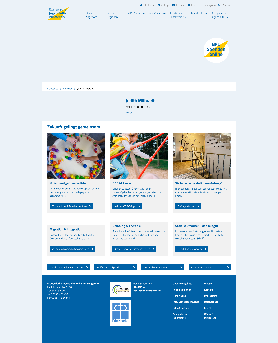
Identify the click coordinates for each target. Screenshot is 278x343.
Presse (208, 283)
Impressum (210, 295)
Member (67, 88)
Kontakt (180, 5)
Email (129, 112)
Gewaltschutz (198, 13)
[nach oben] (269, 334)
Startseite (149, 5)
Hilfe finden (134, 13)
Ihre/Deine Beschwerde (177, 15)
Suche (226, 5)
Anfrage (165, 5)
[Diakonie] (120, 313)
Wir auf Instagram (210, 315)
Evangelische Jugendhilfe (219, 15)
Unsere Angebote (91, 15)
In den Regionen (112, 15)
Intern (194, 5)
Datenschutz (211, 302)
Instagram (210, 5)
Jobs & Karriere (157, 13)
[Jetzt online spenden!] (216, 50)
